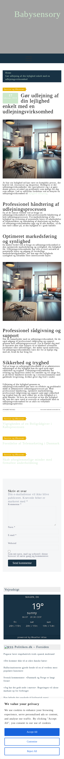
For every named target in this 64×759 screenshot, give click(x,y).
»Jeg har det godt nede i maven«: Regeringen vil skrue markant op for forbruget (31, 689)
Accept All (32, 732)
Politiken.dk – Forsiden (32, 647)
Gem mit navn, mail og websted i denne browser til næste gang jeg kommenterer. (28, 555)
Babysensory (37, 14)
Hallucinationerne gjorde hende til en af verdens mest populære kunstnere (30, 669)
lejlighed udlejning (37, 193)
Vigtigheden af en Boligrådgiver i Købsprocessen (27, 425)
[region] (32, 728)
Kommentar (15, 504)
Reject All (32, 751)
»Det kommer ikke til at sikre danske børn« (25, 661)
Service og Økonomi (14, 89)
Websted (12, 543)
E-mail (12, 535)
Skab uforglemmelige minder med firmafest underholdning (27, 461)
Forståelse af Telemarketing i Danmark (31, 443)
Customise (32, 741)
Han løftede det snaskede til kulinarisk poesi (26, 697)
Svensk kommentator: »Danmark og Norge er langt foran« (29, 679)
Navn (11, 527)
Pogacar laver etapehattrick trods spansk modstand (29, 654)
